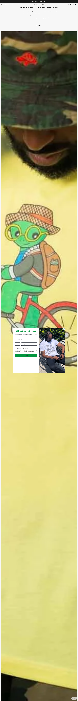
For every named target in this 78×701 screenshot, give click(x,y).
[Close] (63, 329)
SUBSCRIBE (26, 355)
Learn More (39, 25)
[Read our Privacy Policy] (36, 350)
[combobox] (17, 344)
